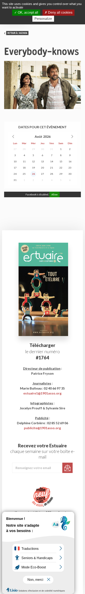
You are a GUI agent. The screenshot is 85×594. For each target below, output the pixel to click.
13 (42, 161)
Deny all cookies (59, 12)
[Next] (72, 136)
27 (15, 149)
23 (69, 167)
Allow (54, 194)
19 (33, 167)
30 (42, 149)
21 (51, 167)
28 (24, 149)
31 (51, 149)
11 (24, 161)
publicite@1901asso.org (42, 428)
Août (38, 136)
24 (15, 173)
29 (33, 149)
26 (33, 173)
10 (15, 161)
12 (33, 161)
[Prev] (13, 136)
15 (60, 161)
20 (42, 167)
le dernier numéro (42, 351)
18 (24, 167)
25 (24, 173)
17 (15, 167)
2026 (47, 136)
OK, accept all (27, 12)
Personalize (43, 18)
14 (51, 161)
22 (60, 167)
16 (69, 161)
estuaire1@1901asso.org (42, 393)
